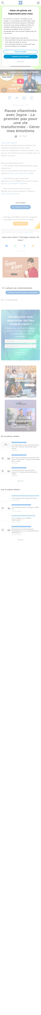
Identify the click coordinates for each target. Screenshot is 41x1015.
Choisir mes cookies (20, 51)
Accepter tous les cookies (20, 56)
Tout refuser (20, 61)
